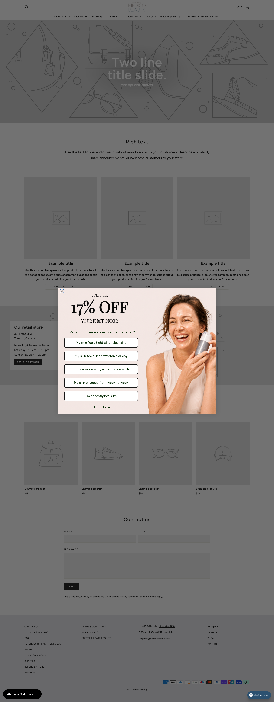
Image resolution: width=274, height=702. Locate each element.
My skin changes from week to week (101, 383)
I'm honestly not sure (101, 396)
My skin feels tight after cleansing (101, 343)
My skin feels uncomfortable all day (101, 356)
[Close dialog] (62, 291)
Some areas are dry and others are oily (101, 369)
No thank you (101, 407)
